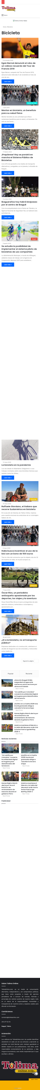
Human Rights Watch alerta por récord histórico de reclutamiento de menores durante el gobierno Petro (26, 716)
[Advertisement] (20, 352)
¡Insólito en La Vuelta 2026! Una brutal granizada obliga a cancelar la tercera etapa (26, 706)
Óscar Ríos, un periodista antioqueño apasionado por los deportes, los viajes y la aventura (19, 595)
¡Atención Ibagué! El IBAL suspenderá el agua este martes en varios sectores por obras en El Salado (25, 683)
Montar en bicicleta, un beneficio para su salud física (19, 112)
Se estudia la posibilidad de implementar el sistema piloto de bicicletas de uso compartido (19, 249)
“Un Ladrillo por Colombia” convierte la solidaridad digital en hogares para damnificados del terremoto (26, 695)
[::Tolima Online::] (9, 9)
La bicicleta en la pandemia (16, 465)
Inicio (4, 27)
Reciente (29, 674)
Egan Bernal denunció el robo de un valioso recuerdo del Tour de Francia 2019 (18, 66)
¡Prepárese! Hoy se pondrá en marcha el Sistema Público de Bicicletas (17, 157)
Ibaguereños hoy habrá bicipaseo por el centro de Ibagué (19, 203)
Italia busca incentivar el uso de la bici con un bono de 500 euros (20, 552)
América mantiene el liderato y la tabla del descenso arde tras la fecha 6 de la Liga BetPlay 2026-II (26, 728)
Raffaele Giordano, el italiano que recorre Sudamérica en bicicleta (19, 508)
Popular (10, 674)
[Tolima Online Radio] (20, 20)
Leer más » (8, 81)
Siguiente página (28, 661)
